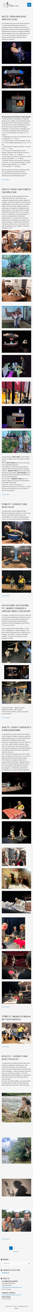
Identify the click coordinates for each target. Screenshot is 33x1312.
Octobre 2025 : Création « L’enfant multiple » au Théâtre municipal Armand (16, 729)
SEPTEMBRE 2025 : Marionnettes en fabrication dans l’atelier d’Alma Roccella (16, 1018)
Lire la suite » (6, 180)
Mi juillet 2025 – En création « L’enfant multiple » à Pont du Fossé (15, 1057)
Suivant (16, 1251)
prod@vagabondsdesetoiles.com (11, 1295)
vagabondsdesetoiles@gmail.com (12, 1287)
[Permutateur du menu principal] (29, 5)
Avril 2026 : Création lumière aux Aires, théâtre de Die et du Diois (14, 18)
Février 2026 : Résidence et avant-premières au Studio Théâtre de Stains (16, 191)
